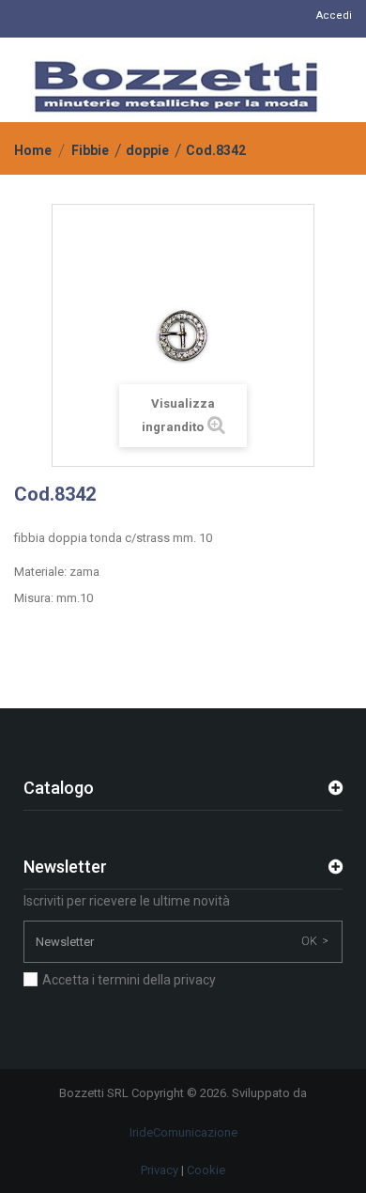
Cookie (206, 1170)
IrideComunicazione (183, 1132)
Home (33, 150)
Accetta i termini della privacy (129, 979)
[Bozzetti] (176, 87)
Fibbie (90, 150)
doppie (147, 150)
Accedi (334, 15)
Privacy (159, 1170)
